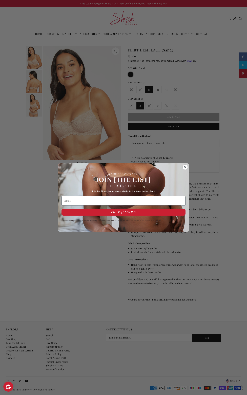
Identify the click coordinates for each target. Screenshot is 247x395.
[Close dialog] (185, 167)
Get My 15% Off (123, 212)
